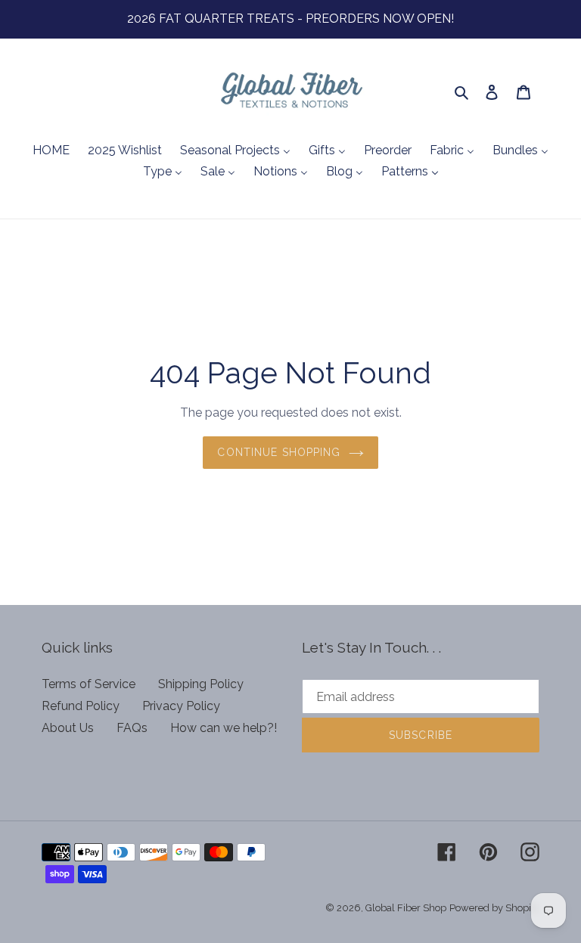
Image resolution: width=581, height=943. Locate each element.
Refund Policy (81, 706)
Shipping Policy (201, 684)
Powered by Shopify (494, 908)
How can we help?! (223, 728)
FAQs (132, 728)
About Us (68, 728)
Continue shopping (278, 452)
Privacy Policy (181, 706)
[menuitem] (51, 151)
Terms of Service (88, 684)
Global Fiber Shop (405, 908)
